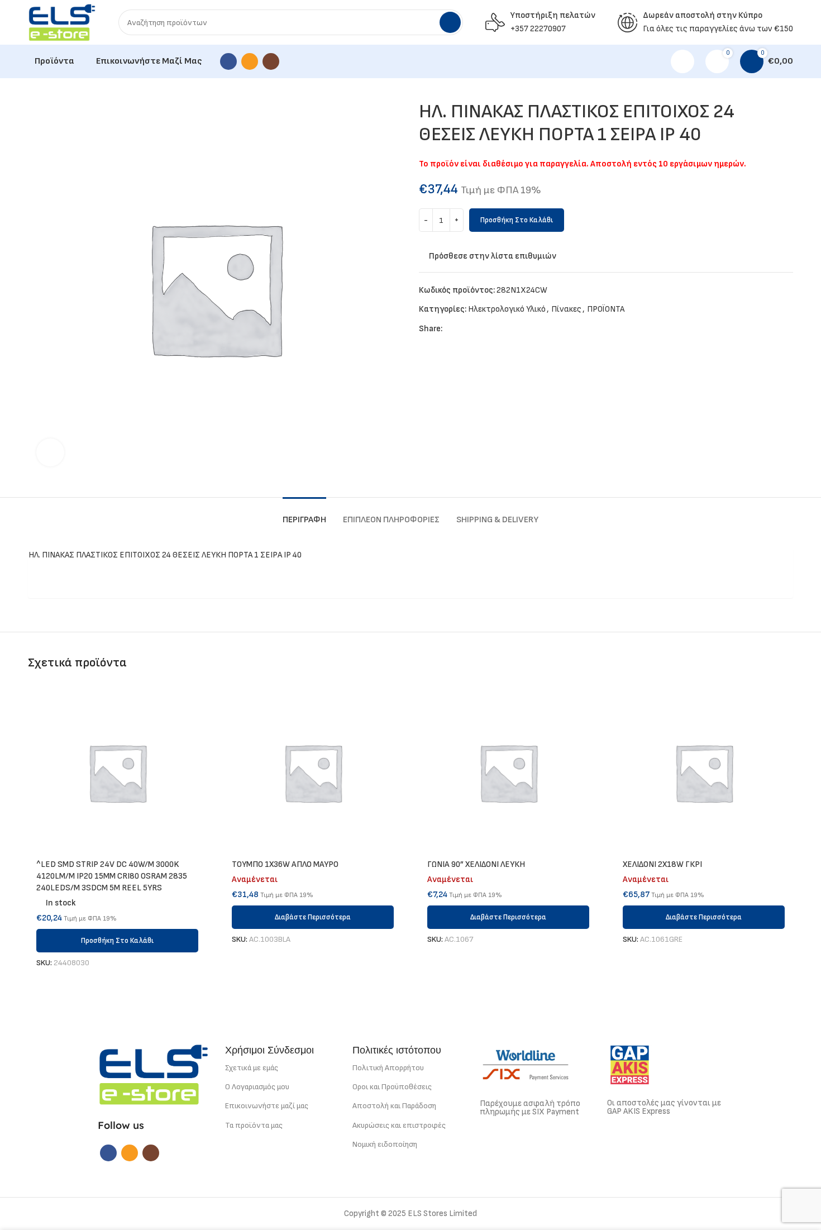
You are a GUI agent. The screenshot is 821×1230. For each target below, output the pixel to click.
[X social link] (464, 329)
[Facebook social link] (228, 61)
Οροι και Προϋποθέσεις (392, 1086)
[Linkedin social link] (490, 329)
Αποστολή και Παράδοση (394, 1105)
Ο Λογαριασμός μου (257, 1086)
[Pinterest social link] (477, 329)
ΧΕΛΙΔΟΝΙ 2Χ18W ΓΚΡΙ (662, 864)
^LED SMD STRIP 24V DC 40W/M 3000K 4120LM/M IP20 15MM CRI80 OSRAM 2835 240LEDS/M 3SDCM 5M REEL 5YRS (111, 876)
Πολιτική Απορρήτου (388, 1067)
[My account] (682, 61)
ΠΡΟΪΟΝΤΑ (605, 309)
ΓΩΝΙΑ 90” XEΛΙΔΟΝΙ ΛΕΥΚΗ (476, 864)
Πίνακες (566, 309)
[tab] (304, 514)
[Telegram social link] (503, 329)
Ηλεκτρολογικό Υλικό (507, 309)
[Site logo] (62, 22)
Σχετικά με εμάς (251, 1067)
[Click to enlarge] (50, 452)
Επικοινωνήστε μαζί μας (266, 1105)
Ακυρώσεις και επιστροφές (399, 1125)
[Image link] (153, 1074)
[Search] (450, 22)
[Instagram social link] (270, 61)
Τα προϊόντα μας (254, 1125)
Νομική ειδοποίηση (384, 1144)
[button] (117, 940)
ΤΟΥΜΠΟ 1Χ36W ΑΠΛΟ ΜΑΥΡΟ (285, 864)
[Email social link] (249, 61)
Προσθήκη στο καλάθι (516, 220)
